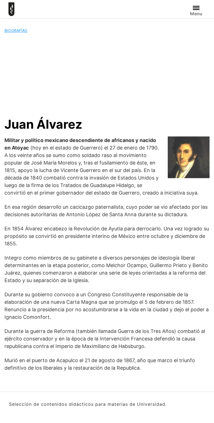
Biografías (15, 30)
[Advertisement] (107, 75)
